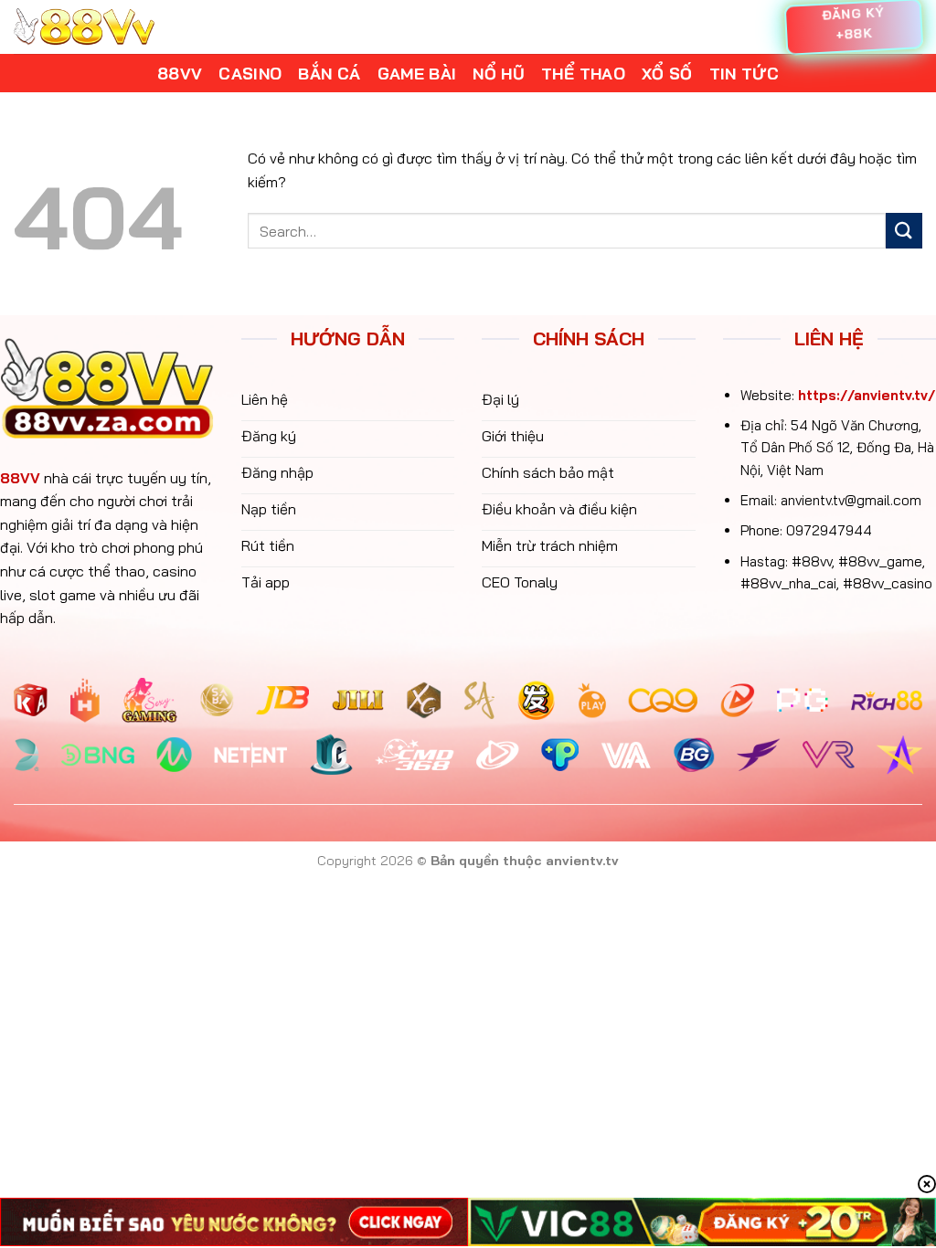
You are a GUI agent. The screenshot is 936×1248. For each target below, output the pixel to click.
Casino (250, 73)
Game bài (417, 73)
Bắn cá (329, 73)
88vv (179, 73)
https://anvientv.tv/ (866, 395)
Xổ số (667, 73)
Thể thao (583, 73)
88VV (20, 478)
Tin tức (744, 73)
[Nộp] (904, 231)
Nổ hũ (499, 73)
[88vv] (84, 27)
